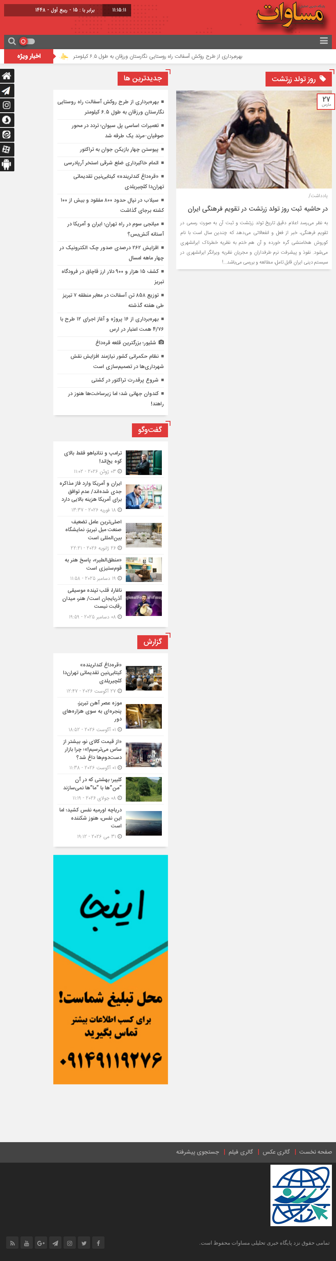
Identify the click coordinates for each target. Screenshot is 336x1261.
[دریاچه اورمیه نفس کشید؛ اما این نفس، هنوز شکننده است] (110, 822)
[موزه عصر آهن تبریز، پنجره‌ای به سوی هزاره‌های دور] (110, 717)
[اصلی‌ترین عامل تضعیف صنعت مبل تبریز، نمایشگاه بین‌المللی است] (110, 535)
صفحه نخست (316, 1152)
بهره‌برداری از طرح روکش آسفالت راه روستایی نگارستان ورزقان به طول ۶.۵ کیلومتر (177, 56)
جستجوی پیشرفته (197, 1152)
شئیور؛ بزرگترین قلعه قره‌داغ (125, 343)
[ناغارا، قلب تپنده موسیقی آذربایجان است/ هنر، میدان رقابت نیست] (110, 603)
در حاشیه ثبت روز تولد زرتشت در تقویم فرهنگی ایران (258, 209)
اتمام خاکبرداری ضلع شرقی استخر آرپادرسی (111, 163)
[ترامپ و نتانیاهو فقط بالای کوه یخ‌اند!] (110, 462)
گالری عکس (276, 1152)
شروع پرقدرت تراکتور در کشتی (125, 380)
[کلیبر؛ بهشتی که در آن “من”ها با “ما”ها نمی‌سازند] (110, 789)
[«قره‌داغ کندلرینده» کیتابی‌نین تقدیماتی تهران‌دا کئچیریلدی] (110, 678)
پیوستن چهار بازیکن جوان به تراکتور (119, 149)
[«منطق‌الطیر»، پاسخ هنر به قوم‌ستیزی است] (110, 569)
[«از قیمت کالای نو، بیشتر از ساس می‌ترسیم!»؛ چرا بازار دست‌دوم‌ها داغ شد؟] (110, 755)
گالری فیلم (241, 1152)
